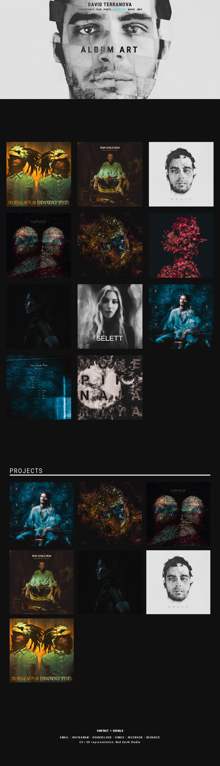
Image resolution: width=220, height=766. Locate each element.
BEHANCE (153, 737)
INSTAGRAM (80, 737)
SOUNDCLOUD (102, 737)
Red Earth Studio (128, 742)
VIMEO (119, 737)
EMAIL (64, 737)
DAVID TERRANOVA (110, 4)
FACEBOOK (135, 737)
